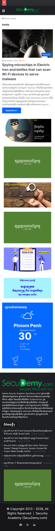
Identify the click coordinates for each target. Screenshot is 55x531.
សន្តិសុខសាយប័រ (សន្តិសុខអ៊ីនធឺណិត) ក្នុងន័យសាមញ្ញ (23, 455)
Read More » (11, 110)
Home (7, 18)
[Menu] (3, 11)
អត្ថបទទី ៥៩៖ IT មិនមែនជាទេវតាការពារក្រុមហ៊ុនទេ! (23, 463)
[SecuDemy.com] (27, 10)
